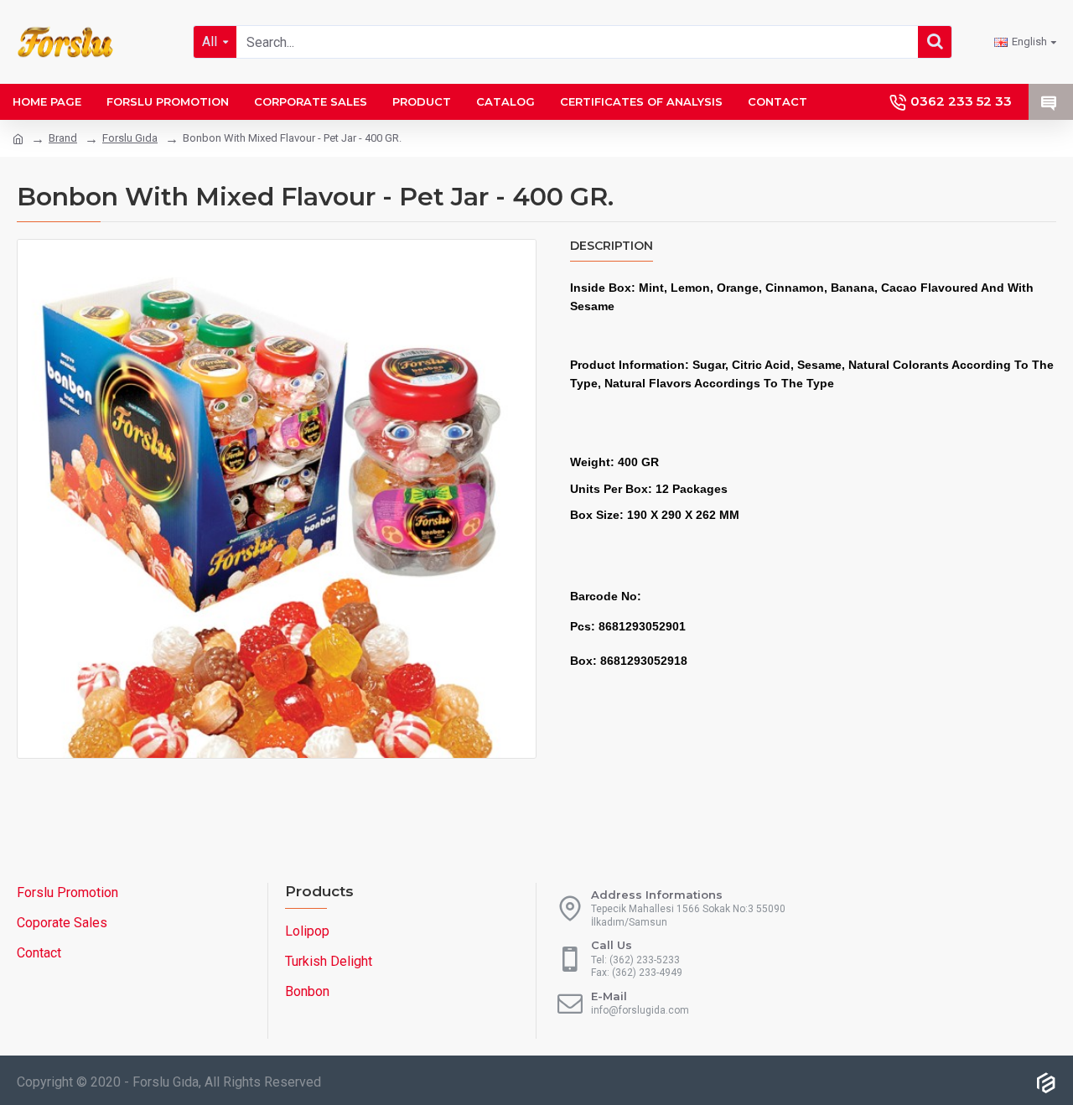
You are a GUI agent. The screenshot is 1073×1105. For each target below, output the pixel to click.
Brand (63, 138)
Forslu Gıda (130, 138)
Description (611, 246)
